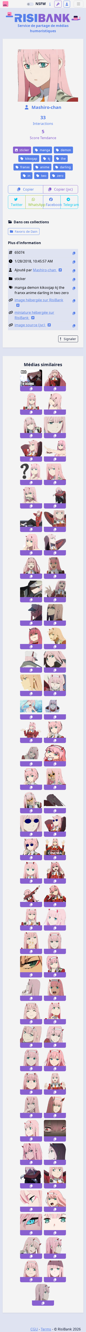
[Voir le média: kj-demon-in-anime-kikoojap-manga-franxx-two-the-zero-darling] (55, 568)
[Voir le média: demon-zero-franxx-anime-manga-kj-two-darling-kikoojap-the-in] (55, 474)
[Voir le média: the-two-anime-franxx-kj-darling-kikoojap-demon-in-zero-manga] (31, 521)
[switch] (30, 4)
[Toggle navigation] (78, 4)
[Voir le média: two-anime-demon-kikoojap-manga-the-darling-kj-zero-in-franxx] (31, 568)
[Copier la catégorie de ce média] (74, 279)
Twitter (17, 204)
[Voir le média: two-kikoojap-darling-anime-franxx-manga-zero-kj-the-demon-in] (55, 662)
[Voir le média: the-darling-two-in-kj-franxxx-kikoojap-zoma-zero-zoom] (31, 779)
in (28, 176)
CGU (34, 1329)
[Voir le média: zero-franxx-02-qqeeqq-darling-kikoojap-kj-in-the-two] (55, 709)
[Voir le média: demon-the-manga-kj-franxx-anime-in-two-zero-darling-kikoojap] (55, 427)
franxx (24, 167)
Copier (28, 189)
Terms (46, 1329)
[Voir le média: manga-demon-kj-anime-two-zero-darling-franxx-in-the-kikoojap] (31, 498)
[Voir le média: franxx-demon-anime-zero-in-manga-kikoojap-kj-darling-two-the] (31, 451)
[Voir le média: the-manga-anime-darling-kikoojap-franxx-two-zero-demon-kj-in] (55, 544)
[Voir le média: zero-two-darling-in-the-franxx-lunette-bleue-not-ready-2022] (55, 826)
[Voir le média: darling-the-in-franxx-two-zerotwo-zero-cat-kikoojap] (31, 802)
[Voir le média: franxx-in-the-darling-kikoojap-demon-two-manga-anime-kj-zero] (55, 638)
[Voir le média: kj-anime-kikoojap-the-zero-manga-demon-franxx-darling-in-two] (31, 685)
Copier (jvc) (63, 189)
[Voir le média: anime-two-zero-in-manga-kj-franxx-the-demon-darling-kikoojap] (55, 380)
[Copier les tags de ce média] (74, 288)
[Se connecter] (67, 4)
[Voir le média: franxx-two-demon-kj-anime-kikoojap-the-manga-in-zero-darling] (55, 404)
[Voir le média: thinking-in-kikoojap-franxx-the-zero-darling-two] (55, 755)
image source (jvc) (30, 325)
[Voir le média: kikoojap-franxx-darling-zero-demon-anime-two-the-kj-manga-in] (31, 638)
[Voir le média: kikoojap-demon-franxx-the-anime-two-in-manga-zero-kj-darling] (31, 427)
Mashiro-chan (45, 107)
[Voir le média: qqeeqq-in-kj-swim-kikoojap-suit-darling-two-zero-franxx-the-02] (31, 709)
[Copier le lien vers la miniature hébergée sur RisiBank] (74, 313)
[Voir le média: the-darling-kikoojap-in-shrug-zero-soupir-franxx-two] (31, 732)
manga (44, 150)
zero (59, 176)
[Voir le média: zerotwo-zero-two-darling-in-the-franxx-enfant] (31, 873)
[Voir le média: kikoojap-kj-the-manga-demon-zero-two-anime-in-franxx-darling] (55, 615)
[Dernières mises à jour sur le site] (49, 4)
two (43, 176)
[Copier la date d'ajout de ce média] (74, 262)
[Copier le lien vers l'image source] (74, 325)
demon (65, 150)
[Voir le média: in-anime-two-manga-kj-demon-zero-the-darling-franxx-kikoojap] (55, 591)
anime (44, 167)
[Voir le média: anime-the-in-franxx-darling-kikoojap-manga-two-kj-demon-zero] (55, 521)
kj (48, 158)
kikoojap (30, 158)
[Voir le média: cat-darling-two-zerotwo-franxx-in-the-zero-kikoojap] (55, 779)
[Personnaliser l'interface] (58, 4)
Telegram (70, 204)
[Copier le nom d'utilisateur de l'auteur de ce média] (74, 270)
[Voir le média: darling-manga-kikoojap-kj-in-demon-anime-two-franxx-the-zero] (31, 474)
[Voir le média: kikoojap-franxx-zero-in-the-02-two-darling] (55, 802)
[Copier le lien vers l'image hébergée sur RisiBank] (74, 300)
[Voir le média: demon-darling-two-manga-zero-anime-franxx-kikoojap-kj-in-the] (31, 404)
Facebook (53, 204)
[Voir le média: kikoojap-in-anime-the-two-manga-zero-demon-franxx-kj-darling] (31, 591)
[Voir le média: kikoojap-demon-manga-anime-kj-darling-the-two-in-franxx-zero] (31, 615)
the (63, 158)
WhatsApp (35, 204)
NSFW (41, 3)
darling (65, 167)
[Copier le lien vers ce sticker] (31, 388)
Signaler (69, 339)
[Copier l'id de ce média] (74, 253)
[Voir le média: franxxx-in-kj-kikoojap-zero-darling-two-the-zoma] (55, 732)
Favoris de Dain (25, 231)
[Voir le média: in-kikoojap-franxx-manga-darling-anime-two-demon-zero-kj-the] (31, 544)
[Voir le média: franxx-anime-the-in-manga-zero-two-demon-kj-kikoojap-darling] (31, 662)
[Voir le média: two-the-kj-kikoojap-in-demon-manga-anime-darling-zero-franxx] (55, 451)
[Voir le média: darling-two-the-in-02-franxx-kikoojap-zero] (31, 755)
